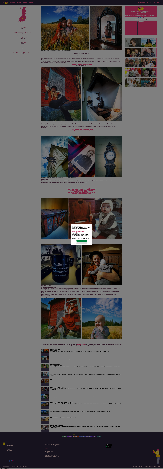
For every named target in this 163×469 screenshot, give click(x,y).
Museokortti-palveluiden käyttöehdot (78, 232)
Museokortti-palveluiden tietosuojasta (78, 231)
